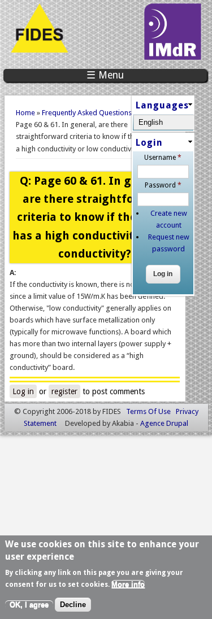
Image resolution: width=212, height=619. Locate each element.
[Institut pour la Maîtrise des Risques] (172, 57)
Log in (23, 391)
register (64, 391)
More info (128, 584)
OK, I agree (29, 604)
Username (162, 158)
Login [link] (149, 142)
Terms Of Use (148, 411)
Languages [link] (162, 105)
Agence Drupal (164, 423)
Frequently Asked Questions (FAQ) (97, 112)
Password (163, 185)
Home (25, 112)
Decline (73, 604)
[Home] (39, 50)
